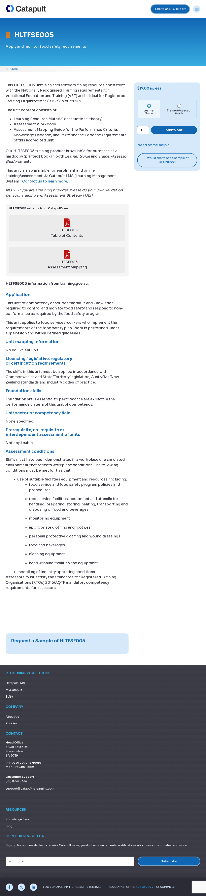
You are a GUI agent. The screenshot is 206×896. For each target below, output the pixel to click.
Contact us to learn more (44, 181)
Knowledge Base (18, 819)
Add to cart (174, 130)
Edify (9, 696)
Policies (11, 723)
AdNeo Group (145, 887)
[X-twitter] (21, 887)
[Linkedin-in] (33, 887)
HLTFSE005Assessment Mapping (67, 265)
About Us (12, 717)
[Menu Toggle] (196, 9)
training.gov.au (74, 283)
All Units (12, 69)
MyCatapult (14, 690)
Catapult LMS (15, 683)
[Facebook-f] (9, 887)
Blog (9, 826)
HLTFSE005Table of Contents (67, 233)
